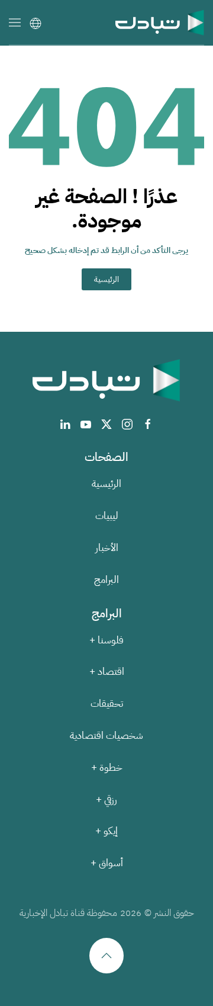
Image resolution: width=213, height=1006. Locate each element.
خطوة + (106, 767)
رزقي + (106, 799)
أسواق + (107, 863)
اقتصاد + (106, 671)
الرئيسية (106, 279)
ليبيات (106, 515)
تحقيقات (107, 703)
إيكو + (106, 831)
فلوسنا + (106, 640)
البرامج (106, 579)
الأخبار (106, 547)
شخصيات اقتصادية (106, 735)
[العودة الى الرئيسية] (159, 22)
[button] (15, 22)
